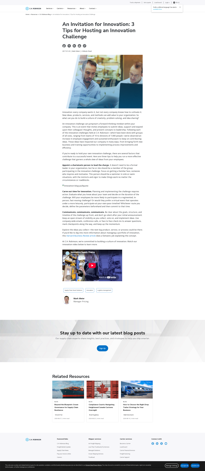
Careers (59, 457)
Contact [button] (92, 8)
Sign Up (102, 348)
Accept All (184, 466)
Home (27, 14)
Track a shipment (135, 2)
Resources (34, 14)
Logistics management (104, 290)
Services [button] (49, 8)
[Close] (180, 7)
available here (157, 9)
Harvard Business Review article (81, 235)
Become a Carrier (125, 443)
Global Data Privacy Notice (94, 465)
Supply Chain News (62, 450)
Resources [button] (71, 8)
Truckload (92, 457)
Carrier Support (124, 457)
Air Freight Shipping (94, 443)
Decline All (195, 466)
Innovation (90, 290)
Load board (158, 2)
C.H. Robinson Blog (45, 14)
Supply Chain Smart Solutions (73, 290)
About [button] (82, 8)
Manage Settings (172, 466)
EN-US (177, 2)
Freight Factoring (125, 454)
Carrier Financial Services (127, 450)
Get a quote (147, 2)
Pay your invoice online (64, 454)
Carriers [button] (60, 8)
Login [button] (167, 2)
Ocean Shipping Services (96, 454)
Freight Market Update (64, 447)
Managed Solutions (94, 450)
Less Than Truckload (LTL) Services (99, 447)
